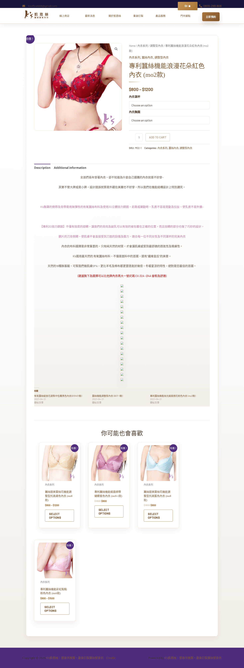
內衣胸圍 (134, 112)
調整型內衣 (156, 45)
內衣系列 (142, 45)
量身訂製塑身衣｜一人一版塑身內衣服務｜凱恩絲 (138, 15)
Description (42, 168)
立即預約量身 (211, 16)
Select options (55, 515)
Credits (111, 658)
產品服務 (162, 15)
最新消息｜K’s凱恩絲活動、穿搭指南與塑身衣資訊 (91, 15)
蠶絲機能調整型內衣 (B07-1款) (107, 395)
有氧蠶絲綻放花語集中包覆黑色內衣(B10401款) (58, 395)
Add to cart (157, 137)
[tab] (42, 168)
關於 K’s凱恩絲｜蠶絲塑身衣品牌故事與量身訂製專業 (115, 15)
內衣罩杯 (134, 97)
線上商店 (65, 15)
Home (132, 45)
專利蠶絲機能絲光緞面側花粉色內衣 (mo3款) (173, 395)
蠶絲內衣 (147, 57)
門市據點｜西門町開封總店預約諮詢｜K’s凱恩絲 (185, 15)
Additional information (70, 168)
